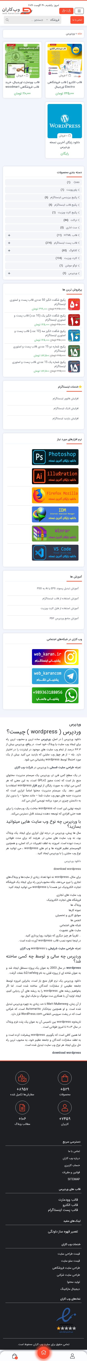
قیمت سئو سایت (70, 1261)
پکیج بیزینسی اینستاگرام (63, 197)
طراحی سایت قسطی (62, 767)
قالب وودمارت (68, 1200)
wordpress (73, 968)
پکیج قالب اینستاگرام (65, 205)
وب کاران (25, 948)
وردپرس (72, 273)
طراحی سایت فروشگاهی (66, 1268)
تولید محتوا (73, 1282)
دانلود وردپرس (72, 861)
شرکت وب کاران (24, 767)
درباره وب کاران (71, 1158)
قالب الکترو (70, 1205)
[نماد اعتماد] (66, 1320)
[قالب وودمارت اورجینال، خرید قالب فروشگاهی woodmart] (22, 61)
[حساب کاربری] (72, 1356)
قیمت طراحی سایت (69, 1254)
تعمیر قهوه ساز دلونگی (63, 1231)
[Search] (8, 20)
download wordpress (66, 1053)
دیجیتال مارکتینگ (70, 1289)
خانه (79, 34)
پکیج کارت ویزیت (67, 212)
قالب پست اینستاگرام (65, 243)
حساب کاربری (72, 1165)
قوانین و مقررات (71, 1172)
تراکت (74, 220)
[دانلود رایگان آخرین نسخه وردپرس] (65, 121)
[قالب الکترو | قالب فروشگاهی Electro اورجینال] (65, 61)
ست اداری (71, 227)
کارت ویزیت (70, 258)
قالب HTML (70, 235)
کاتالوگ (73, 250)
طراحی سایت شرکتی (68, 1275)
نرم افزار (37, 785)
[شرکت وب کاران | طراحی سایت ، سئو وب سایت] (17, 10)
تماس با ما (77, 20)
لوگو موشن (71, 266)
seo (77, 182)
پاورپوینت (71, 190)
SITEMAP (74, 1179)
